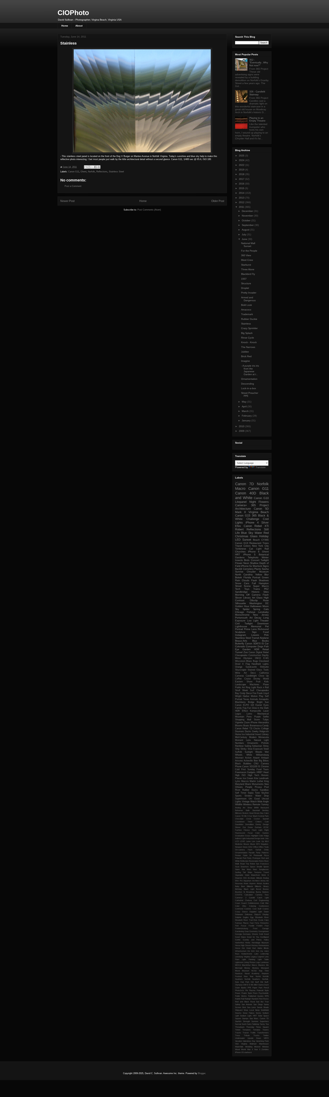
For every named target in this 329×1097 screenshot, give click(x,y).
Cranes (266, 909)
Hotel (248, 948)
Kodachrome (246, 954)
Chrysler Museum (258, 571)
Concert (255, 560)
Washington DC (259, 603)
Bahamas (239, 810)
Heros (237, 945)
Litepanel (241, 501)
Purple (257, 717)
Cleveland (264, 661)
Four (267, 926)
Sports (238, 796)
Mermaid (238, 968)
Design (266, 824)
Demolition (249, 824)
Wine (237, 673)
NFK (258, 844)
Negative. (265, 844)
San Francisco (262, 864)
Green (265, 577)
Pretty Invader (248, 292)
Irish (253, 951)
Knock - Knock (249, 342)
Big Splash (247, 333)
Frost (255, 928)
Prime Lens (250, 629)
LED (238, 539)
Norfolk (91, 171)
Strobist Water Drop (257, 796)
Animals (254, 699)
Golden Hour (242, 606)
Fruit (258, 681)
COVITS (238, 895)
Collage (265, 728)
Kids (266, 681)
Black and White (252, 495)
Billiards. (258, 886)
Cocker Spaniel (261, 819)
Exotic (261, 920)
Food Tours (263, 769)
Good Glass (240, 937)
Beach (256, 539)
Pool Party (247, 858)
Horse (237, 948)
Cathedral (239, 900)
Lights (266, 664)
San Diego (258, 1004)
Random (255, 999)
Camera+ (241, 505)
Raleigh (248, 999)
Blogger (201, 1073)
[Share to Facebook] (95, 167)
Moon (266, 606)
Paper (254, 988)
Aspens (252, 883)
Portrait (256, 577)
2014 (242, 193)
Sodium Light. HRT (248, 1016)
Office (255, 847)
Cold (237, 769)
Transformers (263, 1033)
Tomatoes (246, 1030)
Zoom (247, 722)
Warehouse (264, 1044)
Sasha (265, 568)
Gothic (238, 940)
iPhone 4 (252, 522)
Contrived (239, 909)
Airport (256, 758)
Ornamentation (249, 379)
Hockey (254, 945)
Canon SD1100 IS (251, 766)
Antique (265, 758)
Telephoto (253, 557)
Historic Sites (260, 591)
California (264, 673)
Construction (254, 655)
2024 (242, 160)
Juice (266, 951)
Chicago (239, 612)
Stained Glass (255, 670)
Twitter (266, 1035)
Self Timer (240, 793)
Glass (254, 536)
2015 (242, 188)
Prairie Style (246, 993)
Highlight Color (257, 836)
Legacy (254, 957)
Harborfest (239, 943)
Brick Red (246, 356)
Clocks (256, 728)
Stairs (237, 869)
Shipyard (238, 1010)
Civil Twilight (244, 623)
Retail (266, 649)
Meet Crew (247, 260)
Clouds (245, 580)
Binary (266, 886)
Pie (246, 990)
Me (267, 965)
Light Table (263, 959)
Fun (249, 708)
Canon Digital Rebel (259, 652)
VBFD (266, 1038)
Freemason (240, 772)
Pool (266, 787)
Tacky (262, 1024)
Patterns (265, 853)
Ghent (84, 171)
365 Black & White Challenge (252, 517)
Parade (252, 853)
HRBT (260, 772)
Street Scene (243, 586)
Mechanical (263, 714)
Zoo (245, 652)
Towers (266, 1030)
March (245, 411)
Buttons (265, 892)
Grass (247, 836)
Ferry (257, 923)
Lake (256, 954)
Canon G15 (242, 515)
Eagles (246, 917)
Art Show (247, 808)
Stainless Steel (116, 171)
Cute (267, 822)
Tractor (246, 1033)
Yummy (265, 804)
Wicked (257, 1047)
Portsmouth (241, 617)
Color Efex (240, 906)
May (244, 401)
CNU (256, 763)
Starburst (246, 264)
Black (238, 763)
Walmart (253, 1044)
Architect (256, 881)
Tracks (238, 1033)
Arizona (239, 761)
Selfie (266, 717)
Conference (264, 906)
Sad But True (262, 1002)
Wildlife (238, 804)
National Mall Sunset (248, 244)
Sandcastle (251, 667)
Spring (256, 609)
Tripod (238, 545)
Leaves (255, 635)
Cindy (242, 693)
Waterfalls (239, 1047)
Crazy (237, 912)
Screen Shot (240, 1007)
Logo (258, 962)
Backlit (238, 568)
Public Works (241, 996)
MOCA (238, 965)
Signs (266, 566)
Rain (237, 580)
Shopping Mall (243, 719)
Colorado (240, 646)
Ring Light (251, 687)
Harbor (246, 696)
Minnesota (263, 737)
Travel (266, 872)
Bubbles (247, 763)
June (245, 239)
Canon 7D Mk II (241, 816)
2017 (242, 179)
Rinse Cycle (247, 337)
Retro (261, 861)
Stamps (245, 1018)
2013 (242, 197)
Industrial (249, 734)
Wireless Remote (251, 804)
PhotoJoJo (239, 990)
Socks (258, 1013)
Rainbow (239, 746)
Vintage (245, 801)
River (237, 790)
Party (258, 853)
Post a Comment (73, 186)
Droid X (239, 664)
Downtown (263, 623)
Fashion (238, 830)
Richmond (263, 629)
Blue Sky (247, 532)
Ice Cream (248, 778)
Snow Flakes (248, 1013)
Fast (252, 923)
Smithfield (265, 1010)
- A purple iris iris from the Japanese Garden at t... (250, 370)
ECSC (266, 827)
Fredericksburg (241, 928)
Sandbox (264, 790)
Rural (252, 1002)
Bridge (251, 702)
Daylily (265, 655)
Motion (254, 696)
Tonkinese (240, 548)
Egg (251, 917)
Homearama (263, 945)
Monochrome (242, 614)
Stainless (246, 323)
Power (237, 993)
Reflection (244, 861)
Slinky (243, 749)
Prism (255, 993)
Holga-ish (264, 731)
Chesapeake (241, 655)
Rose (266, 600)
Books (265, 640)
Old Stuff (255, 982)
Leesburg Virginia (242, 957)
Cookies (247, 909)
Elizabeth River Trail (244, 920)
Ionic (263, 838)
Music (252, 844)
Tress (237, 1035)
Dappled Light (255, 912)
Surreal (238, 1024)
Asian (246, 883)
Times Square (262, 1027)
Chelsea (248, 900)
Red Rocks (264, 999)
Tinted (237, 1030)
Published (252, 996)
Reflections (101, 171)
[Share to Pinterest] (98, 167)
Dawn (266, 912)
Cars (246, 583)
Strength (246, 1021)
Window (265, 1047)
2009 (242, 431)
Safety (237, 1004)
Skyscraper (240, 670)
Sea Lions (251, 1007)
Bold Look (246, 305)
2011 (242, 207)
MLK (267, 841)
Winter (265, 557)
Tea (267, 1024)
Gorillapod (264, 937)
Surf (252, 690)
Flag (248, 664)
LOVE (242, 841)
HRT (237, 554)
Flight (266, 830)
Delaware (239, 914)
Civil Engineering (261, 900)
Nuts (237, 982)
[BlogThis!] (89, 167)
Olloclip (254, 600)
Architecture (243, 508)
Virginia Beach (258, 512)
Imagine (245, 361)
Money (247, 968)
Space (266, 1016)
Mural (237, 971)
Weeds (258, 752)
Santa (266, 1004)
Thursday (250, 1027)
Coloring (252, 906)
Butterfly (239, 643)
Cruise (247, 679)
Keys (237, 954)
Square (238, 1018)
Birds (246, 560)
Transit (255, 637)
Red (266, 532)
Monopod (265, 968)
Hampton (264, 583)
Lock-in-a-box (248, 388)
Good (266, 934)
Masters (261, 965)
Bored (258, 889)
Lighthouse (241, 626)
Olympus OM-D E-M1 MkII (246, 985)
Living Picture (249, 962)
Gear (247, 931)
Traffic (253, 1033)
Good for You (253, 937)
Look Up (260, 841)
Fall (254, 583)
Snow (238, 583)
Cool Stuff (257, 909)
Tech (237, 589)
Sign (254, 632)
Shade (266, 1007)
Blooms (239, 725)
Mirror (238, 658)
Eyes (266, 705)
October (246, 220)
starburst (248, 1052)
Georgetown (263, 931)
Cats (266, 609)
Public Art (240, 687)
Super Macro (261, 586)
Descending (247, 383)
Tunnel (238, 652)
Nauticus (238, 973)
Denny (258, 824)
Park (261, 988)
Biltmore (238, 813)
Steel (266, 749)
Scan (237, 867)
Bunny (258, 892)
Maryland (239, 784)
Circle (248, 819)
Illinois (266, 948)
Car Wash (253, 816)
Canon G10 (261, 498)
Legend (261, 957)
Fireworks (264, 923)
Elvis (255, 920)
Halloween (255, 606)
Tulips (266, 719)
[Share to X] (92, 167)
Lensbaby (263, 612)
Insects (239, 560)
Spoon (266, 867)
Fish (237, 926)
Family (238, 708)
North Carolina (244, 574)
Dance (245, 912)
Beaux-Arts (241, 640)
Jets (267, 838)
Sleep (257, 1010)
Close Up (264, 676)
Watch (253, 801)
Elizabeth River (262, 917)
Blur (266, 574)
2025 (242, 155)
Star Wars (246, 869)
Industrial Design (253, 838)
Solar (260, 1016)
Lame (248, 841)
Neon (246, 563)
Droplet (245, 288)
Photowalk (258, 855)
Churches (240, 551)
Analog (238, 808)
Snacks (238, 1013)
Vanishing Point (262, 1041)
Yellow (258, 574)
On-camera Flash (243, 850)
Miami (248, 784)
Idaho (260, 948)
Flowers (264, 501)
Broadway (250, 892)
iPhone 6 (254, 551)
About (79, 25)
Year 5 (257, 1049)
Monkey (255, 968)
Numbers (239, 743)
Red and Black (242, 1002)
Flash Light (257, 830)
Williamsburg (262, 755)
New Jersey (261, 614)
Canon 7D (244, 484)
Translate (260, 467)
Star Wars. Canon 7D (259, 1018)
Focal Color (254, 833)
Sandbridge (241, 591)
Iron (257, 951)
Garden (246, 649)
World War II (247, 1049)
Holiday (264, 536)
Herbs (247, 943)
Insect (258, 734)
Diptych (257, 914)
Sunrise (239, 571)
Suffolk (238, 752)
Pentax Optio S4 (243, 855)
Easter (258, 705)
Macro (240, 488)
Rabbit (237, 999)
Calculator (249, 895)
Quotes (260, 996)
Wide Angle (263, 801)
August (246, 229)
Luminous (265, 962)
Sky (237, 609)
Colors (247, 545)
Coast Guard (241, 903)
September (248, 225)
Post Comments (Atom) (149, 209)
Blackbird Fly (248, 274)
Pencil (266, 988)
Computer (251, 646)
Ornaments (252, 743)
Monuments (258, 784)
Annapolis (264, 699)
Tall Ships (247, 872)
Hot (243, 948)
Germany (247, 934)
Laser (266, 711)
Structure (246, 283)
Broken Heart (248, 813)
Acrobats (251, 878)
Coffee (238, 679)
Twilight (265, 560)
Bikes (266, 761)
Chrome (265, 766)
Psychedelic (264, 993)
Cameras (239, 676)
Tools (266, 670)
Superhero (264, 1021)
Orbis (266, 850)
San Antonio (247, 1004)
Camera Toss (262, 895)
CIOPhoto (73, 12)
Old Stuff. (264, 982)
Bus (262, 813)
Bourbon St (240, 892)
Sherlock (257, 566)
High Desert (246, 945)
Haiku (266, 940)
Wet (267, 752)
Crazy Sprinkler (249, 328)
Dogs (260, 646)
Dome (250, 827)
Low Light (253, 620)
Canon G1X (241, 543)
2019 (242, 169)
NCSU (254, 971)
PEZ (266, 589)
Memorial (256, 626)
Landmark (264, 778)
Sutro (249, 1024)
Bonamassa (256, 725)
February (247, 415)
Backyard (265, 808)
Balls (248, 810)
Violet (247, 875)
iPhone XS (239, 1052)
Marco (254, 965)
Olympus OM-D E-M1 (256, 658)
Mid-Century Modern (246, 737)
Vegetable (239, 875)
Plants (257, 568)
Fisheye (251, 612)
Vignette (239, 722)
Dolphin (238, 917)
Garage (265, 928)
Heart (266, 772)
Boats (246, 725)
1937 (244, 278)
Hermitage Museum (260, 943)
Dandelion (239, 824)
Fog (244, 708)
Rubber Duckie (249, 319)
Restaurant (255, 543)
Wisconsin (240, 661)
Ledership (264, 954)
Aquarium (247, 881)
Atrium (259, 883)
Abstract (239, 758)
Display (266, 914)
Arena (262, 881)
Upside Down (254, 1038)
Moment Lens (243, 740)
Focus (243, 926)
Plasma (252, 990)
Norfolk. (265, 979)
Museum (245, 971)
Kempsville (255, 711)
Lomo (249, 714)
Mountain (239, 717)
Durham (258, 827)
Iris (248, 951)
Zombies (265, 1049)
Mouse (246, 844)
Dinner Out (240, 827)
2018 (242, 174)
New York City (260, 545)
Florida (247, 577)
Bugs (255, 661)
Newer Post (67, 201)
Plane (266, 684)
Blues (249, 661)
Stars (255, 869)
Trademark (247, 314)
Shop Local (249, 1010)
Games (266, 833)
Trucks (256, 1035)
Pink (266, 635)
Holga (266, 836)
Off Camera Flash (257, 594)
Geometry (253, 931)
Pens (249, 717)
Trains (256, 589)
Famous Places (242, 923)
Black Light (249, 889)
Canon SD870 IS (254, 643)
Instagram (240, 635)
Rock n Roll (263, 687)
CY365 (265, 539)
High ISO (240, 775)
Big (260, 761)
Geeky (255, 731)
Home (64, 25)
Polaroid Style (263, 990)
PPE (249, 988)
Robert (239, 529)
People (248, 787)
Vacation (238, 1041)
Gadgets (251, 772)
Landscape (240, 684)
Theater (264, 620)
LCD (237, 841)
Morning (239, 594)
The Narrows (248, 347)
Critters (258, 822)
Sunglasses (264, 869)
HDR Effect (241, 711)
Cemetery (248, 568)
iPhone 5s (246, 566)
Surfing (238, 872)
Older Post (217, 201)
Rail (242, 999)
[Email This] (85, 167)
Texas (246, 699)
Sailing (248, 746)
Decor (249, 693)
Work (263, 875)
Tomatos (256, 1030)
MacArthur (246, 965)
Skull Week (241, 690)
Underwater (240, 1038)
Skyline (265, 793)
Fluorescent (240, 833)
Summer (254, 1021)
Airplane (264, 637)
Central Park (263, 816)
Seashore (245, 867)
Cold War (264, 903)
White (249, 755)
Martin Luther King (259, 781)
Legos (238, 714)
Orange (238, 667)
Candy (265, 725)
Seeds (259, 1007)
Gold (261, 934)
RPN (267, 996)
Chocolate (239, 819)
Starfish (238, 1021)
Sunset (246, 539)
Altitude (259, 878)
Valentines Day (249, 1041)
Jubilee (245, 351)
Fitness (247, 830)
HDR (256, 649)
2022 (242, 165)
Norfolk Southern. (252, 979)
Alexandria (263, 722)
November (248, 215)
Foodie (251, 926)
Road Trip (244, 864)
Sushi (244, 1024)
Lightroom (239, 962)
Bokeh (238, 577)
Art (251, 617)
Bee (256, 761)
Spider (246, 609)
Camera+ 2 (240, 898)
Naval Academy (252, 973)
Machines (254, 684)
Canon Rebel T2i (243, 728)
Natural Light (261, 740)
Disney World (261, 679)
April (244, 406)
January (246, 420)
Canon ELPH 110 (244, 705)
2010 (242, 426)
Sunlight (249, 752)
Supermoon (240, 799)
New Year (249, 976)
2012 (242, 202)
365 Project (260, 505)
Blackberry (240, 702)
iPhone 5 (249, 554)
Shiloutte (264, 667)
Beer (243, 886)
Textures (257, 872)
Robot (252, 864)
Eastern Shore (243, 681)
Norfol (258, 976)
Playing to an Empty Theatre (257, 119)
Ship (237, 749)
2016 (242, 183)
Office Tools (264, 847)
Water (258, 532)
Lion (253, 841)
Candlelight (251, 676)
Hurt (254, 948)
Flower (238, 563)
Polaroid (238, 858)
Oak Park (244, 982)
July (244, 234)
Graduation (239, 836)
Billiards (250, 886)
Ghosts (255, 934)
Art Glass (257, 597)
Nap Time (264, 971)
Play (261, 696)
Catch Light (263, 898)
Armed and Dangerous (248, 299)
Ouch (266, 985)
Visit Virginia (241, 1044)
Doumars (239, 731)
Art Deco (250, 673)
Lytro (237, 781)
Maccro (245, 781)
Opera (261, 985)
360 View (246, 255)
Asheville (248, 761)
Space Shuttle (256, 867)
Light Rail (262, 548)
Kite (256, 778)
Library (265, 734)
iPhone (254, 722)
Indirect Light (240, 838)
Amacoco (246, 309)
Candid (252, 898)
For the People (249, 250)
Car (267, 643)
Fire (254, 693)
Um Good (254, 799)
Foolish (260, 926)
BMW (256, 808)
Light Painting (248, 959)
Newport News (241, 847)
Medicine (238, 844)
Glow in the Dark (260, 708)
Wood (237, 1049)
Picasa (258, 787)
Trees (266, 543)
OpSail (258, 850)
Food (266, 632)
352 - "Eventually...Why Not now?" (258, 62)
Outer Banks (240, 988)
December (248, 211)
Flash (254, 580)
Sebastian (257, 746)
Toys (246, 589)
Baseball (256, 810)
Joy (261, 951)
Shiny (266, 746)
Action (248, 758)
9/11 (245, 878)
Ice (243, 734)
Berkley (265, 810)
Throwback (240, 1027)
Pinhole (265, 743)
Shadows (264, 580)
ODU (250, 847)
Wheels (238, 755)
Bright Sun (263, 702)
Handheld (256, 664)
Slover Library (243, 597)
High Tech (253, 775)
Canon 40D (245, 493)
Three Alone (247, 269)
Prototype (256, 858)
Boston (266, 889)
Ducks (248, 731)
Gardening (239, 931)
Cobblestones (253, 903)
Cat (251, 548)
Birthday (238, 889)
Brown (257, 813)
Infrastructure (240, 951)
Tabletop (255, 1024)
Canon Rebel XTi (256, 526)
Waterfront (255, 875)
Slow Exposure (255, 749)
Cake (266, 813)
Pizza (266, 855)
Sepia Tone (254, 793)
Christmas (241, 536)
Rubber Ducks (250, 790)
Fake (266, 920)
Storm (257, 719)
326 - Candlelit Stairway (257, 93)
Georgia (238, 934)
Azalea (266, 883)
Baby (237, 886)
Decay (257, 617)
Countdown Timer (243, 822)
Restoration (254, 861)
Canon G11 (73, 171)
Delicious (248, 914)
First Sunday (248, 769)
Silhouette (240, 603)
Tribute (247, 1035)
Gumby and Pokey (252, 940)
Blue (254, 640)
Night (252, 501)
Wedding (248, 1047)
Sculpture (240, 632)
